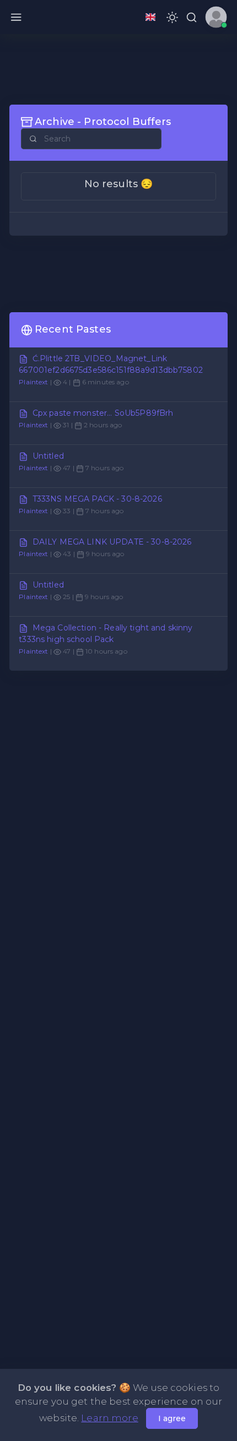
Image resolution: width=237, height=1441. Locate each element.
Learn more (109, 1417)
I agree (172, 1418)
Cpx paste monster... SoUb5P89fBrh (103, 413)
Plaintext (33, 382)
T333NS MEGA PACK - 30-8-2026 (97, 499)
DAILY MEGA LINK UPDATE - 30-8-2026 (112, 542)
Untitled (48, 456)
